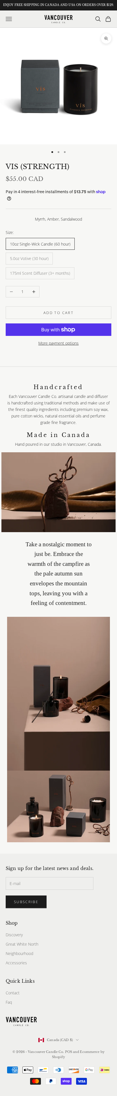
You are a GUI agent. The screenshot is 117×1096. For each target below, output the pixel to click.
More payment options (58, 343)
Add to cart (58, 312)
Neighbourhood (19, 953)
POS (68, 1052)
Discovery (14, 934)
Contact (13, 992)
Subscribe (26, 901)
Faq (9, 1002)
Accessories (16, 962)
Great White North (22, 944)
